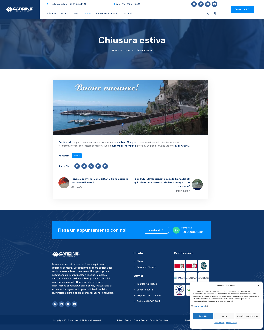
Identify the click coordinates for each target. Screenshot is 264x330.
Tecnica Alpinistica (147, 283)
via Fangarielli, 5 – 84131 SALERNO (68, 3)
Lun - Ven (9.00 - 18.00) (128, 3)
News (127, 50)
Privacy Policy (231, 323)
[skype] (105, 166)
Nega (224, 316)
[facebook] (77, 166)
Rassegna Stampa (146, 267)
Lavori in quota (145, 289)
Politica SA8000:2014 (148, 301)
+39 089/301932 (192, 232)
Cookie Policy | (141, 320)
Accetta (203, 316)
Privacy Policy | (124, 320)
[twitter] (84, 166)
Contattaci (241, 9)
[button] (258, 285)
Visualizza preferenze (247, 316)
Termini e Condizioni (159, 320)
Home (115, 50)
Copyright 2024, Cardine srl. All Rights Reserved (77, 320)
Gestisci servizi (200, 306)
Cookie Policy (220, 323)
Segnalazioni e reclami (149, 295)
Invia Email (154, 230)
